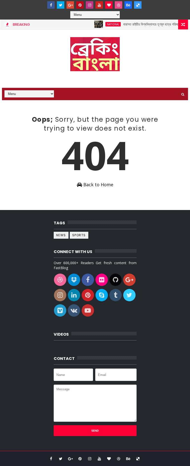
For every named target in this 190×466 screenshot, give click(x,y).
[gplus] (70, 5)
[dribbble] (118, 5)
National (110, 24)
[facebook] (51, 5)
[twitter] (60, 5)
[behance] (128, 5)
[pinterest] (80, 5)
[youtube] (99, 5)
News (61, 235)
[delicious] (138, 5)
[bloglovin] (109, 5)
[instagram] (89, 5)
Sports (79, 235)
